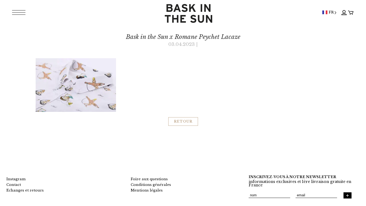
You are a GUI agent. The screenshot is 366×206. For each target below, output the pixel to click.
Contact (13, 184)
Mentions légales (147, 190)
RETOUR (183, 121)
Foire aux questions (149, 179)
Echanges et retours (25, 190)
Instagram (15, 179)
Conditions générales (151, 184)
